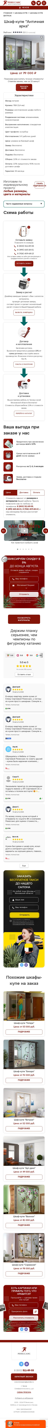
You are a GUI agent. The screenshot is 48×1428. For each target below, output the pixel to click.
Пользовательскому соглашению (20, 602)
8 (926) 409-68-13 (25, 254)
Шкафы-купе (21, 13)
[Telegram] (22, 965)
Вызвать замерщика (24, 312)
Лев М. (15, 747)
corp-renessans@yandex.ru (24, 1382)
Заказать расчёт (24, 87)
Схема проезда (24, 1392)
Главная (7, 13)
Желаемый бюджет (26, 585)
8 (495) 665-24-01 (25, 250)
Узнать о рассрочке (24, 364)
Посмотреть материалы (24, 619)
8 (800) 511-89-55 (25, 246)
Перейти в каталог (24, 413)
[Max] (26, 965)
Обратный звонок (24, 1377)
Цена (8, 493)
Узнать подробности (40, 185)
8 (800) (24, 1370)
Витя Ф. (15, 837)
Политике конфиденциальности (26, 600)
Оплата (36, 493)
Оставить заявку (24, 263)
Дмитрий (16, 717)
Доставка (24, 493)
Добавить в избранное (24, 1398)
